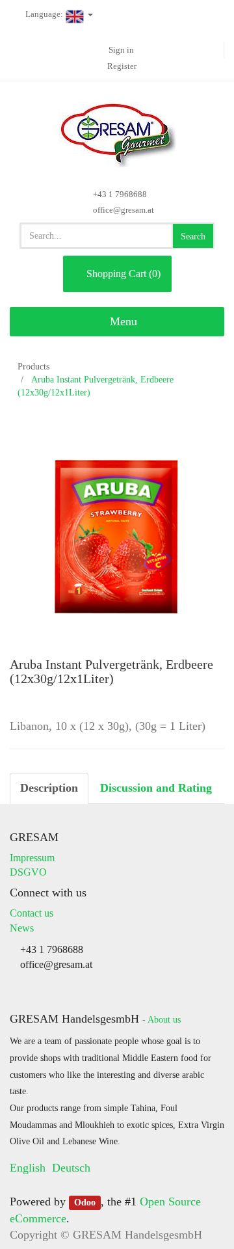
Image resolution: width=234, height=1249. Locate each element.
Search (193, 236)
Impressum (32, 857)
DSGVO (28, 872)
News (22, 927)
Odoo (85, 1202)
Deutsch (71, 1167)
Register (121, 66)
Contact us (31, 913)
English (28, 1167)
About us (164, 1020)
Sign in (121, 50)
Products (33, 366)
